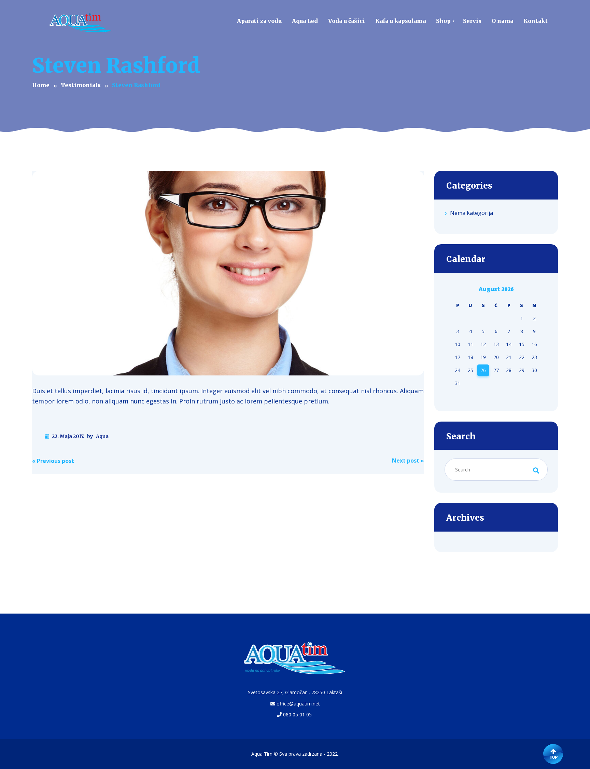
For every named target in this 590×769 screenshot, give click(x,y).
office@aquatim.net (298, 703)
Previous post (53, 461)
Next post (408, 460)
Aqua (102, 436)
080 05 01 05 (297, 714)
